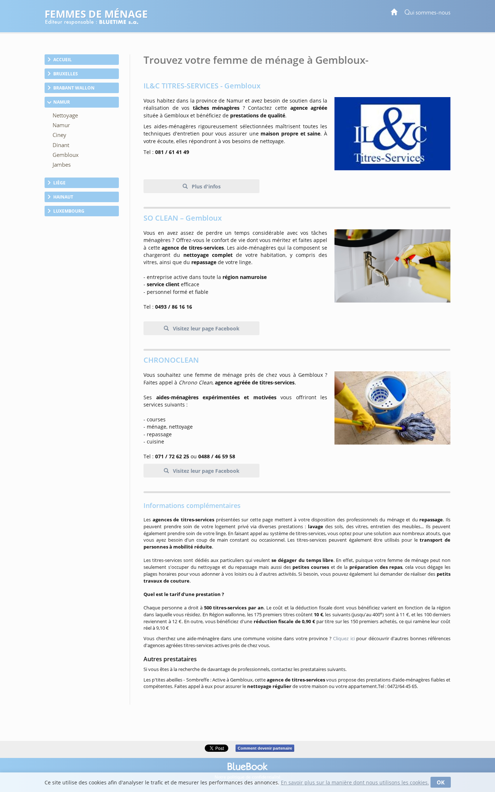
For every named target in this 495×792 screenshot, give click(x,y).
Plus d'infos (205, 186)
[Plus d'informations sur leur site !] (392, 408)
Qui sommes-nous (427, 12)
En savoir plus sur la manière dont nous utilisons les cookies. (355, 782)
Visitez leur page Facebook (205, 328)
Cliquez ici (344, 638)
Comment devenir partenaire (265, 748)
